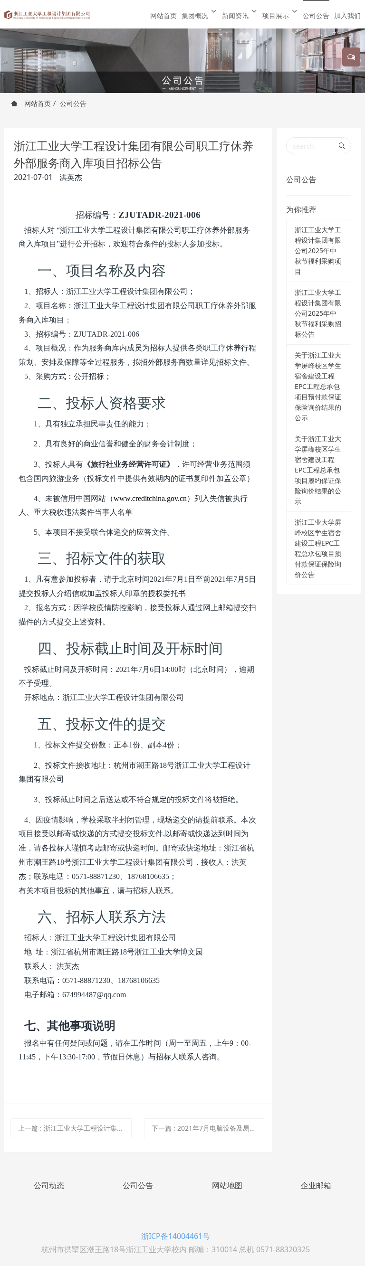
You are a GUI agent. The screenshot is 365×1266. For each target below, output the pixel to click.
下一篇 (208, 1128)
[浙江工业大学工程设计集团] (47, 14)
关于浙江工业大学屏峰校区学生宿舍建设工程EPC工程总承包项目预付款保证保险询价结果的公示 (318, 386)
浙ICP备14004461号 (175, 1236)
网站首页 (163, 15)
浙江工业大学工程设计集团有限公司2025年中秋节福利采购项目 (318, 250)
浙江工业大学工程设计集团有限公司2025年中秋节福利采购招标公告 (318, 313)
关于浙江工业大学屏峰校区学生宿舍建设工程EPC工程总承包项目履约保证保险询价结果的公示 (318, 470)
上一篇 (75, 1128)
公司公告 (73, 103)
